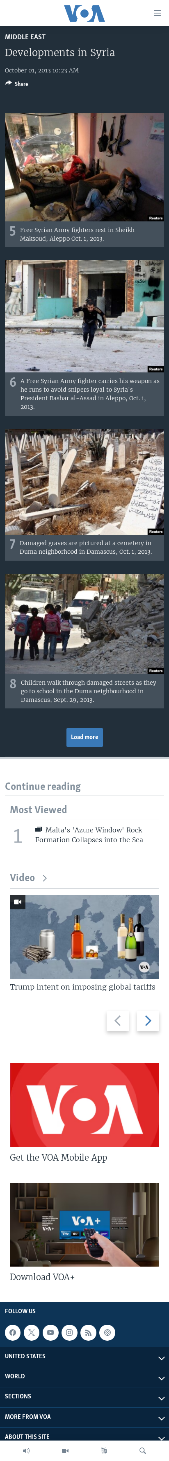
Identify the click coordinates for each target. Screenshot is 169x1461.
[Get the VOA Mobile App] (84, 1105)
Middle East (25, 37)
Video (22, 878)
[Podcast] (107, 1332)
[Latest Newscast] (26, 1451)
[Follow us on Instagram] (69, 1332)
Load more (84, 737)
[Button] (16, 85)
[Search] (142, 1451)
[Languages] (103, 1451)
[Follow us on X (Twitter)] (31, 1332)
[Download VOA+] (84, 1225)
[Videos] (65, 1451)
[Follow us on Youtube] (50, 1332)
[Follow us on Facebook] (13, 1332)
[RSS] (88, 1332)
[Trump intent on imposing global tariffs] (84, 937)
